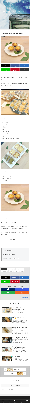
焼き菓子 (4, 269)
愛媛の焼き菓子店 (13, 271)
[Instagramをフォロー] (22, 289)
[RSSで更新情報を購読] (22, 292)
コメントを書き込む (15, 385)
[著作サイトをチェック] (8, 289)
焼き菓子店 (22, 271)
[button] (24, 69)
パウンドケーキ (20, 269)
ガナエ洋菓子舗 (12, 269)
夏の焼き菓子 (5, 271)
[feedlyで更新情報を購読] (8, 292)
